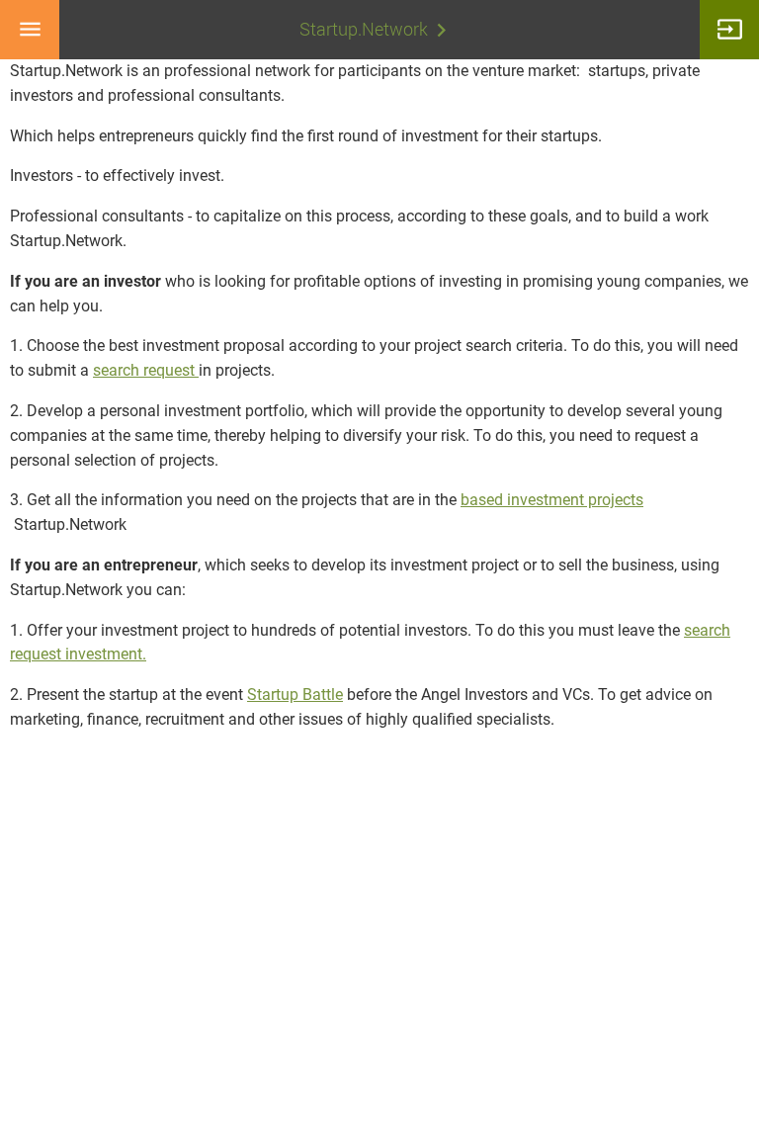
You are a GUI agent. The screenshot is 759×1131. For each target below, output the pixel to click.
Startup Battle (295, 694)
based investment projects (552, 499)
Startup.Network (363, 29)
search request (146, 370)
